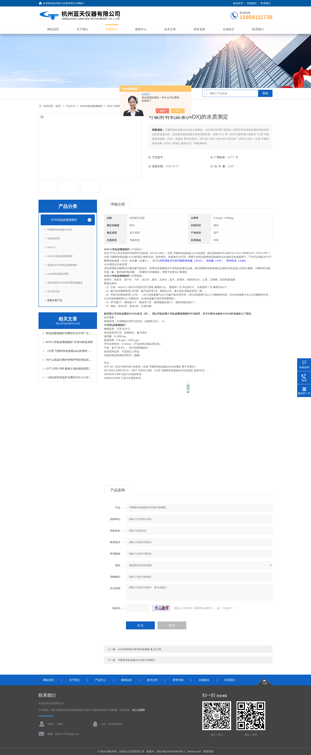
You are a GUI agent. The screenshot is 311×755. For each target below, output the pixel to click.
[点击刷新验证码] (161, 608)
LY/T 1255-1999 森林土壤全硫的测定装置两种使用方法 (69, 368)
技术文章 (170, 29)
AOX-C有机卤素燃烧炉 (60, 256)
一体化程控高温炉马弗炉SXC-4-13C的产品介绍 (69, 377)
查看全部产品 (54, 300)
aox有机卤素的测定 (58, 273)
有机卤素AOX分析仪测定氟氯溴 (65, 282)
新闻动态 (126, 679)
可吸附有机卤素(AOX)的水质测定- (137, 660)
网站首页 (53, 29)
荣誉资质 (199, 29)
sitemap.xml (194, 751)
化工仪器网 (138, 710)
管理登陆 (208, 751)
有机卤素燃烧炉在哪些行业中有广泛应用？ (69, 333)
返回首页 (238, 3)
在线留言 (252, 3)
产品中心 (111, 29)
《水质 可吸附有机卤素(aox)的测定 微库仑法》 (69, 350)
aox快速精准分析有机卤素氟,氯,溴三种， (141, 649)
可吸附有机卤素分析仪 (59, 229)
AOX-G (51, 247)
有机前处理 (53, 238)
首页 (58, 106)
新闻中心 (141, 29)
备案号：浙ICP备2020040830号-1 (166, 751)
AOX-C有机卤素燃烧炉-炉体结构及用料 (69, 342)
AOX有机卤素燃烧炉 (91, 106)
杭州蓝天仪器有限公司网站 (68, 3)
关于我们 (82, 29)
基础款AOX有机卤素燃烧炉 (62, 265)
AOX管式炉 (53, 291)
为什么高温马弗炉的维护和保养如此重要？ (69, 359)
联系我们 (266, 3)
